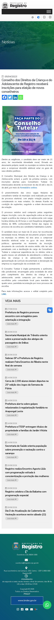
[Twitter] (9, 97)
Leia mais (11, 324)
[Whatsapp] (20, 97)
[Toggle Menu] (49, 11)
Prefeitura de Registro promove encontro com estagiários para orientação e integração (22, 316)
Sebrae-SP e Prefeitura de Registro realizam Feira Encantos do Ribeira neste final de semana (26, 361)
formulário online (28, 187)
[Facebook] (4, 97)
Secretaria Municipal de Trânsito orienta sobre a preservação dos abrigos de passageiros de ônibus (26, 339)
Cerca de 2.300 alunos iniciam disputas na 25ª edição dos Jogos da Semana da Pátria (26, 384)
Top (50, 616)
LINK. (4, 294)
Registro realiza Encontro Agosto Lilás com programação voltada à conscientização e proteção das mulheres (27, 472)
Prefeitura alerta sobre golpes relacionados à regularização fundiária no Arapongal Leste (26, 407)
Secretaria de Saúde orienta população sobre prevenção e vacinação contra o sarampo (26, 449)
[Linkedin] (15, 97)
